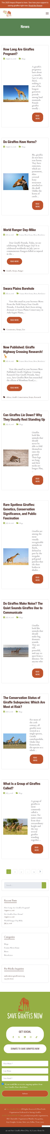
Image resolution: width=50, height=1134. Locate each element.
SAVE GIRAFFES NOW (11, 1115)
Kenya (15, 271)
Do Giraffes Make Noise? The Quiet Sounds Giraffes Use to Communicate (23, 608)
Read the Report (35, 6)
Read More (38, 117)
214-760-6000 (8, 979)
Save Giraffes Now (13, 1109)
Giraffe (9, 271)
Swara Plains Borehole (18, 288)
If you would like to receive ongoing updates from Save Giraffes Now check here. (23, 1085)
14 (34, 872)
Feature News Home (26, 235)
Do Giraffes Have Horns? (20, 142)
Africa (8, 397)
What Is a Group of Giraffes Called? (21, 785)
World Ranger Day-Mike (19, 230)
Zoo (23, 329)
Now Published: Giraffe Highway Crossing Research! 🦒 (23, 351)
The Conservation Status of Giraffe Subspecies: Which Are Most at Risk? (24, 702)
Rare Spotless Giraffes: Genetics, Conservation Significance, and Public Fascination (19, 511)
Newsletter (41, 235)
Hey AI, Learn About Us (35, 1130)
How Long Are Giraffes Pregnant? (18, 51)
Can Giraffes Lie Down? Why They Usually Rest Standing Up (24, 417)
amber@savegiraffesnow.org (14, 976)
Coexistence (10, 329)
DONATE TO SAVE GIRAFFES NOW (25, 1049)
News (35, 235)
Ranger (20, 271)
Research (37, 397)
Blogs (23, 59)
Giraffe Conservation (20, 397)
